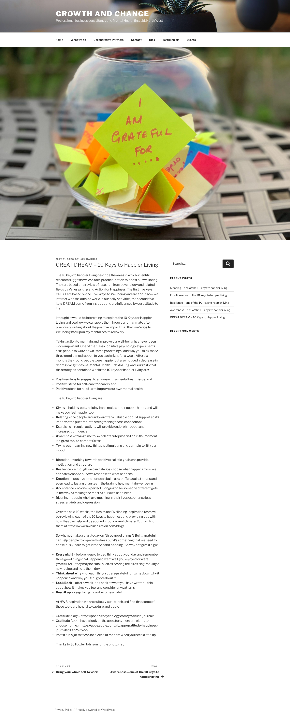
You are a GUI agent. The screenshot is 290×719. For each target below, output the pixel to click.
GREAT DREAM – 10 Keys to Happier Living (197, 317)
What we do (78, 39)
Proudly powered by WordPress (95, 709)
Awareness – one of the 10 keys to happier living (200, 310)
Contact (136, 39)
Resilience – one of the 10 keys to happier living (199, 302)
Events (191, 39)
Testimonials (171, 39)
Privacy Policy (63, 709)
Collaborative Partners (108, 39)
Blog (152, 39)
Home (59, 39)
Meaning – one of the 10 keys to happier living (198, 287)
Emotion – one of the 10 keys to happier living (198, 295)
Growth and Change (102, 13)
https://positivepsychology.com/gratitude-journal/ (117, 616)
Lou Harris (88, 259)
